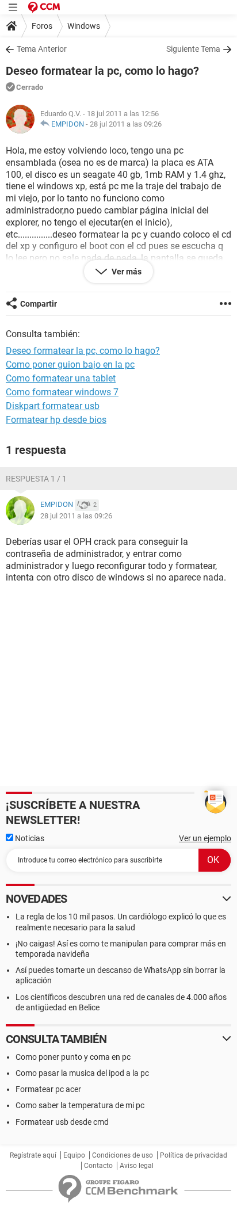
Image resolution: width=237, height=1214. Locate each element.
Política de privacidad (193, 1155)
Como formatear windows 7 (62, 392)
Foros (42, 25)
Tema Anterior (42, 49)
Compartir (38, 303)
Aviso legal (137, 1166)
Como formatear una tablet (61, 378)
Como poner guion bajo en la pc (70, 364)
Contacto (98, 1166)
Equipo (74, 1155)
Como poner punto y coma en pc (73, 1057)
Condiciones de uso (122, 1155)
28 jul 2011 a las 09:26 (126, 124)
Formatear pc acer (48, 1089)
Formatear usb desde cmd (62, 1122)
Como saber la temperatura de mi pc (80, 1105)
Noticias (28, 838)
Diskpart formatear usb (53, 405)
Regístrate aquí (33, 1155)
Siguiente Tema (193, 49)
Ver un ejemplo (205, 838)
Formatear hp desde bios (56, 419)
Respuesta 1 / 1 (36, 478)
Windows (83, 25)
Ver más (126, 271)
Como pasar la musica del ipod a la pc (82, 1073)
